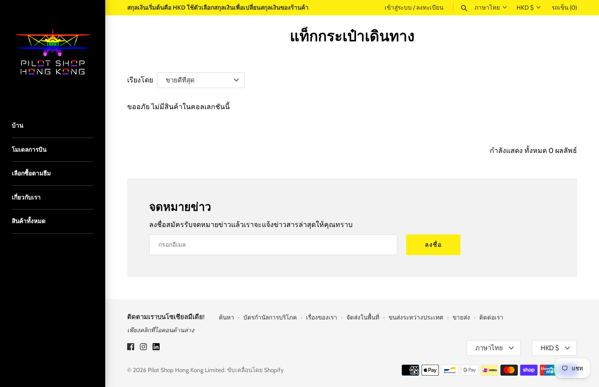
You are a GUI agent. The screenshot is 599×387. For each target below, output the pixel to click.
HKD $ (525, 7)
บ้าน (17, 125)
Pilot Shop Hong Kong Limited (186, 369)
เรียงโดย (140, 80)
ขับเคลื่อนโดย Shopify (255, 369)
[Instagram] (143, 348)
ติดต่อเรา (491, 317)
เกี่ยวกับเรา (26, 197)
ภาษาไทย (487, 7)
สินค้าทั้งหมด (29, 220)
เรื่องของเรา (321, 317)
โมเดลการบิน (29, 149)
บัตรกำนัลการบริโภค (270, 317)
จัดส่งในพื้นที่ (362, 317)
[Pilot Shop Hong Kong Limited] (52, 52)
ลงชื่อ (433, 245)
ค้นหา (226, 317)
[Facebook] (130, 348)
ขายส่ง (461, 317)
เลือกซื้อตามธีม (31, 173)
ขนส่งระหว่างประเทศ (416, 317)
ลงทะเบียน (429, 7)
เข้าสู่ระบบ (398, 7)
